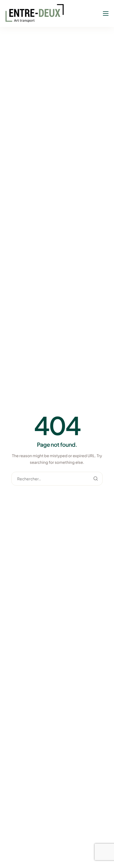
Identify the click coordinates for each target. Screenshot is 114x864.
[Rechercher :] (57, 478)
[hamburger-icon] (105, 13)
